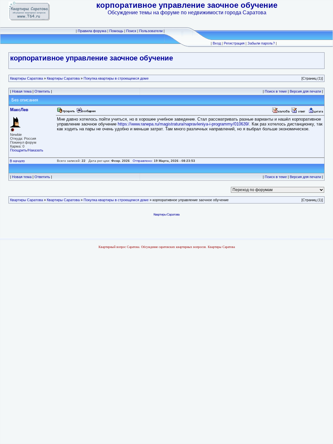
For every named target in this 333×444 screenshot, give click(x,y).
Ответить (42, 91)
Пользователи (151, 31)
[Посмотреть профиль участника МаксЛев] (66, 112)
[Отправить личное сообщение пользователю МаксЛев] (86, 112)
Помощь (116, 31)
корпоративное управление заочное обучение (91, 58)
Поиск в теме (276, 91)
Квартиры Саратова (26, 78)
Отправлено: (143, 161)
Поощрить (18, 150)
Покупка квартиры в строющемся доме (116, 78)
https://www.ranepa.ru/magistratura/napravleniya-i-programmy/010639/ (183, 124)
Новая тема (22, 91)
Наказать (35, 150)
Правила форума (92, 31)
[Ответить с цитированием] (299, 112)
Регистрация (234, 43)
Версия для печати (305, 91)
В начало (17, 161)
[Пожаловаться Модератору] (281, 112)
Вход (217, 43)
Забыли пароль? (261, 43)
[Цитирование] (315, 112)
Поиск (131, 31)
